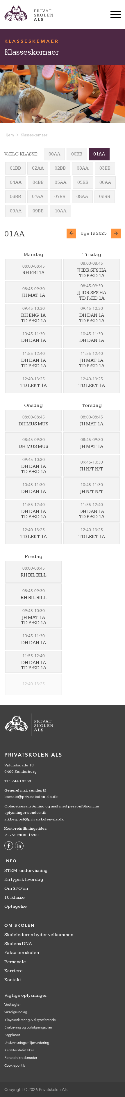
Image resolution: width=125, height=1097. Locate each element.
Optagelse (15, 906)
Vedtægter (12, 1004)
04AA (16, 182)
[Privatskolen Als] (28, 14)
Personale (15, 962)
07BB (59, 196)
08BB (104, 196)
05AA (60, 182)
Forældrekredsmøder (20, 1057)
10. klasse (14, 897)
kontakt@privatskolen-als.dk (31, 796)
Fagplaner (12, 1035)
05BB (82, 182)
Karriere (13, 971)
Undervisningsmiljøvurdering (26, 1042)
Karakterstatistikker (19, 1050)
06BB (15, 196)
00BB (76, 154)
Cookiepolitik (14, 1065)
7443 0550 (21, 781)
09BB (38, 211)
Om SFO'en (16, 888)
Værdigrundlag (15, 1012)
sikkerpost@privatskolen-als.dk (34, 819)
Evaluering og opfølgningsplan (28, 1027)
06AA (105, 182)
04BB (38, 182)
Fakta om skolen (21, 952)
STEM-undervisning (26, 870)
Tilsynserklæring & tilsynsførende (30, 1020)
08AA (82, 196)
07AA (37, 196)
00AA (54, 154)
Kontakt (12, 980)
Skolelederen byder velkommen (38, 934)
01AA (99, 154)
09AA (16, 211)
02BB (60, 168)
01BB (15, 168)
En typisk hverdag (23, 879)
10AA (60, 211)
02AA (38, 168)
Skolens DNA (18, 943)
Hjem (9, 135)
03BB (104, 168)
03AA (82, 168)
